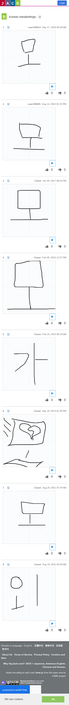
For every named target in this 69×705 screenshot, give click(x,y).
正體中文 (38, 645)
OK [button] (53, 699)
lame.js (39, 672)
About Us (7, 654)
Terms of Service (23, 654)
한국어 (5, 649)
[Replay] (52, 86)
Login (62, 3)
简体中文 (49, 645)
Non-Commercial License (31, 683)
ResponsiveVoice (27, 681)
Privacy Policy (41, 654)
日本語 (59, 645)
